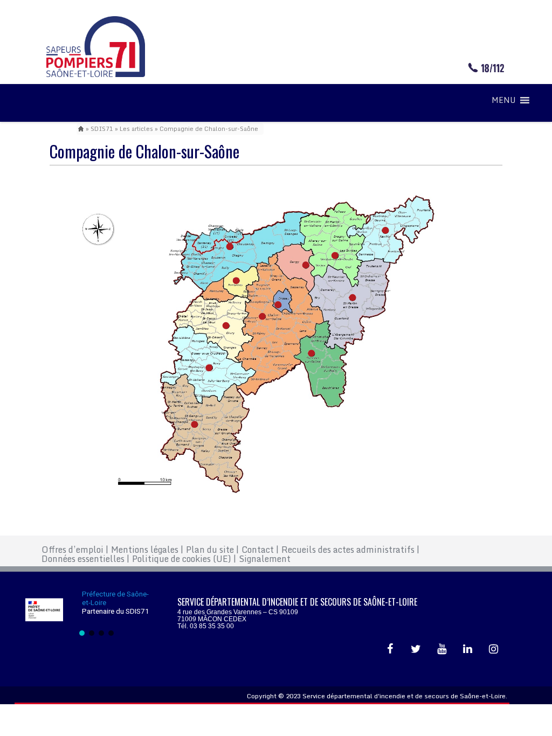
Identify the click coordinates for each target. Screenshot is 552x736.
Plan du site (212, 550)
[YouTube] (441, 649)
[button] (503, 100)
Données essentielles (85, 559)
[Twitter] (415, 649)
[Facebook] (390, 649)
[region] (96, 613)
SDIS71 (102, 129)
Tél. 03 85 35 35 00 (205, 626)
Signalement (265, 559)
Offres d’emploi (75, 550)
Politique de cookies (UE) (184, 559)
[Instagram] (493, 649)
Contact (260, 550)
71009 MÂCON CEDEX (211, 619)
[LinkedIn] (467, 649)
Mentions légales (147, 550)
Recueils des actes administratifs (350, 550)
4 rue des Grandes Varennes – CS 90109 (237, 612)
